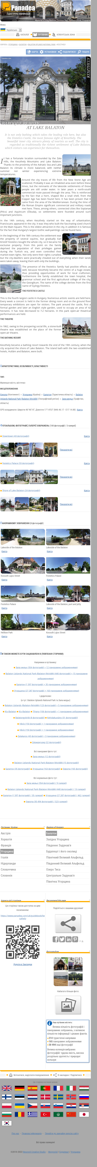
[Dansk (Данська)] (45, 1097)
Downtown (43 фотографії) (15, 436)
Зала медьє (67, 398)
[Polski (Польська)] (7, 1105)
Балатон (22, 44)
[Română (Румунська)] (20, 1114)
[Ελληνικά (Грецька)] (32, 1114)
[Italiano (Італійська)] (71, 1088)
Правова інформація (32, 1133)
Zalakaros (46, 736)
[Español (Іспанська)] (32, 1088)
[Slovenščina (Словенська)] (58, 1105)
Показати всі (66, 449)
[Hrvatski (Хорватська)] (71, 1105)
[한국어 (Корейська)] (7, 1123)
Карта (80, 409)
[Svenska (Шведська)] (58, 1097)
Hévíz (46, 723)
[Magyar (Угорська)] (84, 1088)
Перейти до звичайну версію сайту (62, 1133)
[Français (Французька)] (58, 1088)
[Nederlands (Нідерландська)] (32, 1097)
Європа (3, 394)
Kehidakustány (62, 717)
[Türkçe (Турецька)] (45, 1114)
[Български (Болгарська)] (7, 1114)
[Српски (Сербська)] (84, 1105)
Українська (11, 30)
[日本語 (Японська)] (84, 1114)
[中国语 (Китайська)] (71, 1114)
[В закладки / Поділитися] (68, 923)
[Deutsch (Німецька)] (20, 1088)
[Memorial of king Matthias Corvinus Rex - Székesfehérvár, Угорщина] (45, 10)
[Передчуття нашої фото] (68, 1005)
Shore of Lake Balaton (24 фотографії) (21, 490)
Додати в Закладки (22, 964)
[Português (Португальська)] (45, 1088)
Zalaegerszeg (46, 742)
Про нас (15, 1133)
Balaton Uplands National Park (41, 44)
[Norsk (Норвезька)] (71, 1097)
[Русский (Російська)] (84, 1097)
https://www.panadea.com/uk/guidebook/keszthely (23, 917)
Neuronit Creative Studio (34, 1151)
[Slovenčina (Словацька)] (45, 1105)
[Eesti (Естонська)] (20, 1097)
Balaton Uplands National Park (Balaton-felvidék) (47, 676)
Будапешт (64, 1151)
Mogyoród (53, 1151)
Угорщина (13, 44)
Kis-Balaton (10, 711)
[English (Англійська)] (7, 1088)
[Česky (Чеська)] (32, 1105)
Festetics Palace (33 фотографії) (18, 463)
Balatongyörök (30, 717)
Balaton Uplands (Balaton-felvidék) (46, 705)
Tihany (60, 711)
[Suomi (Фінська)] (7, 1097)
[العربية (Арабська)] (58, 1114)
